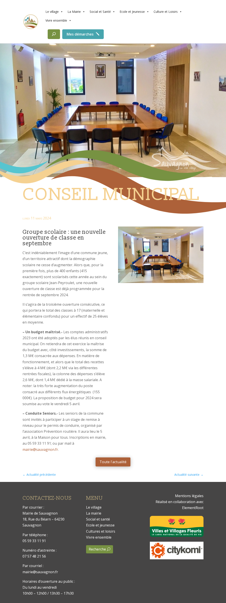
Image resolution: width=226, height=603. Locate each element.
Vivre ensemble (56, 20)
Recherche (97, 549)
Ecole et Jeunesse (132, 11)
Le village (52, 11)
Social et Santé (100, 11)
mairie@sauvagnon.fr (40, 449)
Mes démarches (80, 34)
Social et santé (98, 519)
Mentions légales (189, 495)
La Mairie (74, 11)
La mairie (93, 513)
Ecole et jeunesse (100, 525)
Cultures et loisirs (100, 531)
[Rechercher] (54, 34)
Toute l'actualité (113, 461)
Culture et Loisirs (166, 11)
